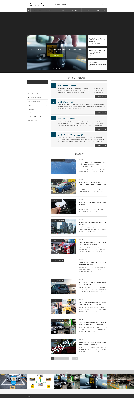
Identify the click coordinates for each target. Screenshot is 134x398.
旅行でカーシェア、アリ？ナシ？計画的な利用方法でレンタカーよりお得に (92, 283)
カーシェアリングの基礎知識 (58, 160)
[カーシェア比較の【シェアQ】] (37, 4)
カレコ (62, 10)
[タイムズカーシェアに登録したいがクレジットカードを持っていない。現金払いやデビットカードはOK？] (63, 186)
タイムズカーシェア (36, 10)
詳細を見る (100, 96)
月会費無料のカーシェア (66, 102)
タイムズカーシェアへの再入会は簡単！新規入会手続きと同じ (92, 203)
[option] (13, 381)
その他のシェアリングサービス (35, 116)
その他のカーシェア (100, 10)
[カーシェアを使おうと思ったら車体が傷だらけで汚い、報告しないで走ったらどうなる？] (63, 166)
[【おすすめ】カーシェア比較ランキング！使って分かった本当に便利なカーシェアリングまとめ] (63, 326)
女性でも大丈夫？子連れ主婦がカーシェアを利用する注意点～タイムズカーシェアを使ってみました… (92, 303)
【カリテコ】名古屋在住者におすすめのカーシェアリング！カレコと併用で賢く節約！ (92, 243)
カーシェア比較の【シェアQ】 (101, 396)
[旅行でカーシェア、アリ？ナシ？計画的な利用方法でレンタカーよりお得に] (63, 286)
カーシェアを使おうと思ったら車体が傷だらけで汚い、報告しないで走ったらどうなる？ (92, 163)
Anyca (88, 10)
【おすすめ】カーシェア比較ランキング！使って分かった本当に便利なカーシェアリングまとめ (92, 323)
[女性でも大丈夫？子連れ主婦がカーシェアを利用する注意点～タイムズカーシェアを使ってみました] (63, 306)
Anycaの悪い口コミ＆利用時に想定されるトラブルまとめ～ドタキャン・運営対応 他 (92, 343)
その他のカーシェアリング (58, 240)
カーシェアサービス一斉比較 (67, 85)
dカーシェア (75, 10)
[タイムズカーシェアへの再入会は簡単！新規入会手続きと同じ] (63, 206)
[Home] (28, 10)
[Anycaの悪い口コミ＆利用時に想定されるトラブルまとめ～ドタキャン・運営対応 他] (63, 346)
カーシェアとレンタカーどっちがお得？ (70, 135)
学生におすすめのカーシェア (67, 118)
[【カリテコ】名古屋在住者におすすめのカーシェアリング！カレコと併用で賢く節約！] (63, 246)
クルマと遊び (31, 109)
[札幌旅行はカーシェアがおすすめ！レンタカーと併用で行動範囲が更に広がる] (63, 266)
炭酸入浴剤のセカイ (30, 396)
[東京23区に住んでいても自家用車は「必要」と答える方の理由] (63, 226)
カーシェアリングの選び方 (58, 260)
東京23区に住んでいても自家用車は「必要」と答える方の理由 (92, 223)
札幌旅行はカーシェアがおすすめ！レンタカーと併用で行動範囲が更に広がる (92, 263)
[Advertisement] (67, 25)
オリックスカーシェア (50, 10)
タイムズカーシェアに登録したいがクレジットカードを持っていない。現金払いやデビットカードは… (92, 183)
